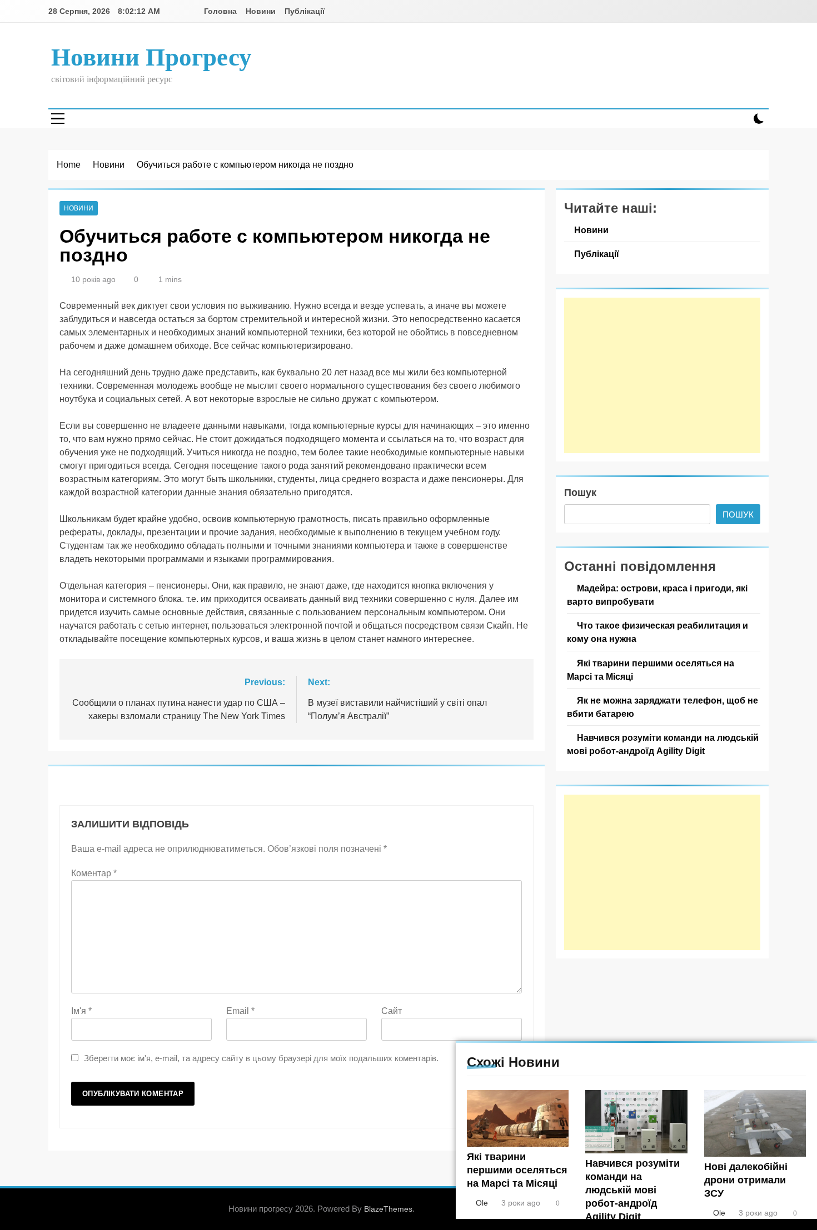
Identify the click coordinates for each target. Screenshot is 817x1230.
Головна (220, 11)
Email (240, 1011)
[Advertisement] (662, 375)
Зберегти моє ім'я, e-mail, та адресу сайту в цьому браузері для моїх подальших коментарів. (261, 1058)
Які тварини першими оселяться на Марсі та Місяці (517, 1170)
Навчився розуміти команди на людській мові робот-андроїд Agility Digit (632, 1190)
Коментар (94, 873)
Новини (261, 11)
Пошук (580, 492)
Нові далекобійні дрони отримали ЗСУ (746, 1180)
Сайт (391, 1011)
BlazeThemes (388, 1208)
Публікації (305, 11)
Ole (482, 1202)
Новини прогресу (151, 57)
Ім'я (81, 1011)
